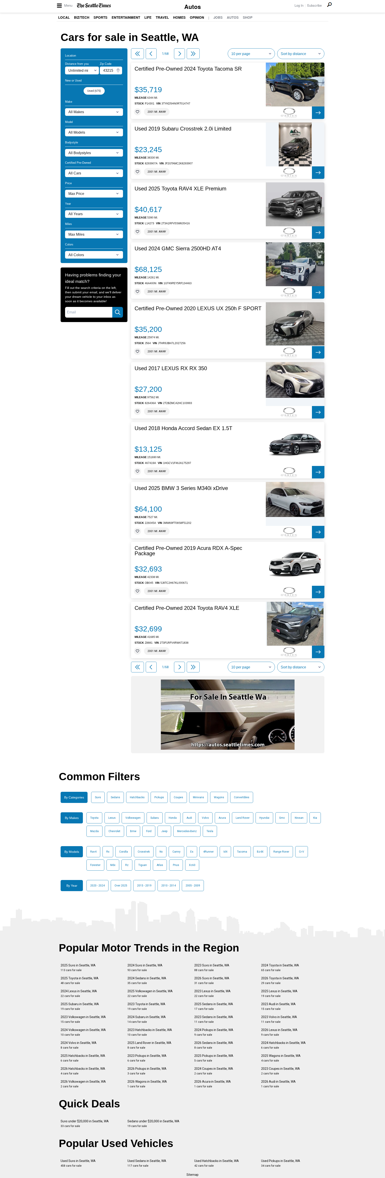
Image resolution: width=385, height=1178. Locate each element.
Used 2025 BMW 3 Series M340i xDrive (181, 488)
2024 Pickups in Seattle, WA (213, 1032)
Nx (161, 851)
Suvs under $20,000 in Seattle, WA (85, 1123)
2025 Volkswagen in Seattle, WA (150, 993)
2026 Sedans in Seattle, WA (213, 1045)
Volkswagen (133, 817)
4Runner (208, 851)
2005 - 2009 (193, 885)
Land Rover (243, 817)
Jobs (218, 17)
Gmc (282, 817)
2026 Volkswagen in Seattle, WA (83, 1084)
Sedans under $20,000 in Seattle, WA (153, 1123)
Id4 (225, 851)
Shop (247, 17)
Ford (149, 831)
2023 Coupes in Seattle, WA (280, 1071)
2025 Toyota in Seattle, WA (79, 980)
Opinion (197, 17)
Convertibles (241, 797)
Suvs (98, 797)
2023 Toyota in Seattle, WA (146, 1006)
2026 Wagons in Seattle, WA (147, 1084)
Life (148, 17)
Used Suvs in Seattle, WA (78, 1163)
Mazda (94, 831)
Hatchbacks (137, 797)
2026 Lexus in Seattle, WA (279, 1032)
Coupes (178, 797)
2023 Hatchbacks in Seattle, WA (149, 1032)
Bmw (133, 831)
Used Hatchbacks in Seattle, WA (216, 1163)
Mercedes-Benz (187, 831)
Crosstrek (144, 851)
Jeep (164, 831)
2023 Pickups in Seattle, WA (146, 1058)
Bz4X (260, 851)
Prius (176, 865)
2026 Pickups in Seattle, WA (146, 1071)
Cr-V (301, 851)
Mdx (112, 865)
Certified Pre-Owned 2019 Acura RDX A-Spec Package (188, 550)
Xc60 (192, 865)
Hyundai (264, 817)
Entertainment (126, 17)
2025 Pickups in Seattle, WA (213, 1058)
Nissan (299, 817)
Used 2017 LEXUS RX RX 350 (171, 368)
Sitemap (192, 1174)
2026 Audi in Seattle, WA (278, 1084)
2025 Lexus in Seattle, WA (279, 993)
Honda (173, 817)
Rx (107, 851)
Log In (299, 5)
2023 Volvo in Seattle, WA (279, 1019)
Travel (162, 17)
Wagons (219, 797)
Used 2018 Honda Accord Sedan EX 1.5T (183, 428)
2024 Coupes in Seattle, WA (213, 1071)
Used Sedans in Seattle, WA (146, 1163)
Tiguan (142, 865)
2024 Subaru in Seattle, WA (146, 1019)
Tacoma (242, 851)
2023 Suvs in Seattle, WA (211, 968)
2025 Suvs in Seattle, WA (78, 968)
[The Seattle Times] (94, 5)
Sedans (115, 797)
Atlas (160, 865)
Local (64, 17)
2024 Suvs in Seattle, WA (144, 968)
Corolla (123, 851)
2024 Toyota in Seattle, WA (280, 968)
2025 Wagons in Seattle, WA (281, 1058)
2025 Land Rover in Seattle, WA (149, 1045)
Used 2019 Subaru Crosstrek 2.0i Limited (183, 128)
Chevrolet (114, 831)
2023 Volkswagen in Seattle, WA (83, 1019)
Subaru (154, 817)
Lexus (112, 817)
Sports (100, 17)
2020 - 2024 (97, 885)
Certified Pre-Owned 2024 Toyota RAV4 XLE (187, 608)
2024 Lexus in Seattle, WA (79, 993)
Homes (179, 17)
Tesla (210, 831)
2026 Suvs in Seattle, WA (211, 980)
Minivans (198, 797)
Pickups (159, 797)
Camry (176, 851)
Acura (222, 817)
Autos (192, 6)
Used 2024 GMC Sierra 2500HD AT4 (178, 248)
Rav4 (93, 851)
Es (191, 851)
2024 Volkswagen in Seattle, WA (83, 1032)
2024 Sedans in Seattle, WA (146, 980)
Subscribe (314, 5)
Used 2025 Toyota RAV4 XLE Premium (180, 188)
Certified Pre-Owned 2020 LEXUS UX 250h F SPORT (198, 308)
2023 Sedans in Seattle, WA (213, 1019)
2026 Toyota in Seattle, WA (280, 980)
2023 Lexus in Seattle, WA (212, 993)
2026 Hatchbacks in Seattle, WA (83, 1071)
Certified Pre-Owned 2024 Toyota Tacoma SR (188, 68)
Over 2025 (121, 885)
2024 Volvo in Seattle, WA (78, 1045)
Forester (95, 865)
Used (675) (94, 90)
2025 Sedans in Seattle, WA (213, 1006)
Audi (189, 817)
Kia (315, 817)
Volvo (205, 817)
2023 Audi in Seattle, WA (278, 1006)
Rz (127, 865)
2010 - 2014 (168, 885)
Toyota (94, 817)
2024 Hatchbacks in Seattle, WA (283, 1045)
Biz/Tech (81, 17)
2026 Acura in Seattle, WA (212, 1084)
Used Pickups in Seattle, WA (280, 1163)
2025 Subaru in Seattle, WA (80, 1006)
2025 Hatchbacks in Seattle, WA (83, 1058)
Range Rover (281, 851)
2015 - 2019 (144, 885)
